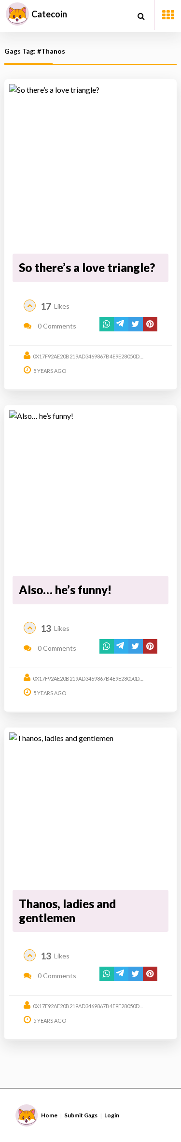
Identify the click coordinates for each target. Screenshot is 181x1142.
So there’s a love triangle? (87, 267)
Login (111, 1115)
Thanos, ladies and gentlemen (67, 911)
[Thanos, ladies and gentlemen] (90, 809)
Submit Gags (80, 1115)
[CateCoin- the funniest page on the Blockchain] (17, 14)
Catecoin (49, 14)
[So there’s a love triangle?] (90, 167)
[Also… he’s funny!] (90, 491)
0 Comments (56, 326)
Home (49, 1115)
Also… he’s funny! (65, 590)
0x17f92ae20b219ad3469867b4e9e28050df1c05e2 (97, 356)
